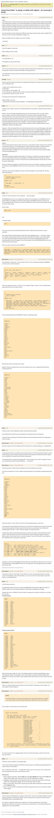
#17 (51, 758)
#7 (51, 193)
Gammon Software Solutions (7, 1)
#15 (51, 682)
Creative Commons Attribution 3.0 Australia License (24, 814)
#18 (51, 793)
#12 (51, 465)
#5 (51, 105)
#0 (51, 17)
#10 (51, 443)
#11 (51, 450)
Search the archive (7, 5)
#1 (51, 45)
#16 (51, 691)
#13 (51, 571)
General (26, 1)
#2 (51, 55)
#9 (51, 428)
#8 (51, 259)
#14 (51, 581)
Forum (16, 1)
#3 (51, 66)
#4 (51, 79)
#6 (51, 140)
